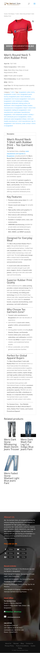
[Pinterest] (18, 557)
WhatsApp (17, 612)
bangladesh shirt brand (11, 99)
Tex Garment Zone (12, 520)
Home (5, 14)
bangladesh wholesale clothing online (16, 103)
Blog (22, 643)
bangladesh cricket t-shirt (12, 94)
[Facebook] (5, 549)
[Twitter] (5, 553)
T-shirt (17, 14)
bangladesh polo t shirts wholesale (20, 96)
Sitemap (16, 643)
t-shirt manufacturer (24, 121)
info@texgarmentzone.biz (13, 617)
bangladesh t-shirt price (27, 99)
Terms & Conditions (22, 646)
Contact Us (29, 643)
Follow (11, 549)
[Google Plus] (5, 557)
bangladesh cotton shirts (27, 92)
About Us (8, 643)
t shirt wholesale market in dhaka (22, 114)
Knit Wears (11, 14)
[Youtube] (18, 549)
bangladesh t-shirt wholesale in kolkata (16, 101)
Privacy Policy (9, 646)
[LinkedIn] (18, 553)
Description (10, 134)
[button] (33, 21)
